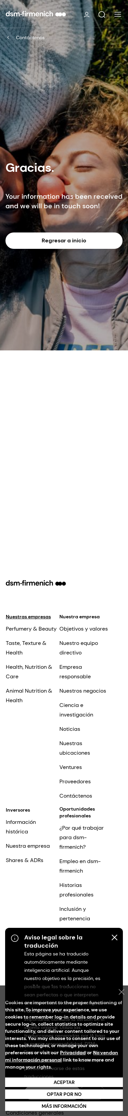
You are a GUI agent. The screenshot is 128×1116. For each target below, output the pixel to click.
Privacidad (73, 1053)
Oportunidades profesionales (77, 812)
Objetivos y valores (83, 628)
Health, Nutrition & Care (29, 671)
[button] (101, 14)
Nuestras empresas (28, 617)
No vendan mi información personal (61, 1056)
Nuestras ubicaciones (74, 748)
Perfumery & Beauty (31, 628)
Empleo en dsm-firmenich (80, 866)
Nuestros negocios (82, 690)
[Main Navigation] (118, 14)
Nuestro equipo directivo (78, 647)
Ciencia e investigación (76, 710)
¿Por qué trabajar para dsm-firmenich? (81, 837)
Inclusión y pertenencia (74, 913)
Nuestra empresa (79, 617)
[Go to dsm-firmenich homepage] (35, 13)
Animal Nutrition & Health (29, 695)
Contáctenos (30, 37)
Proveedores (75, 781)
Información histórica (21, 826)
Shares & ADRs (24, 860)
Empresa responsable (75, 671)
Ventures (70, 767)
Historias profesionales (76, 889)
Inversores (18, 810)
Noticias (69, 729)
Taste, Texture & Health (26, 647)
